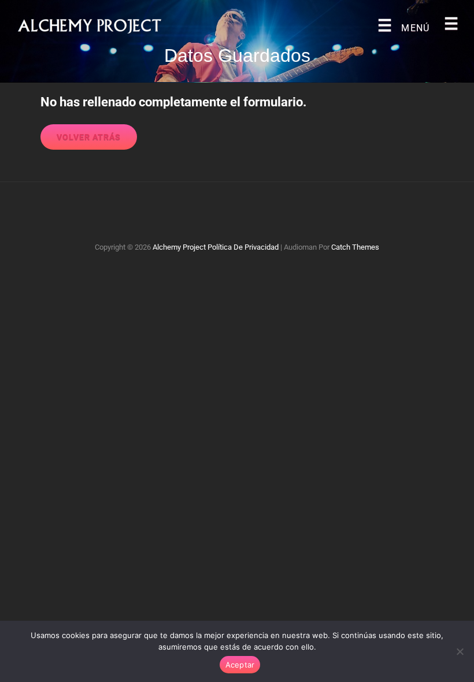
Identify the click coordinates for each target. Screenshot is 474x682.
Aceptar (240, 664)
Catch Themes (355, 247)
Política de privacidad (243, 247)
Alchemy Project (179, 247)
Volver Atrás (89, 137)
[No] (459, 651)
